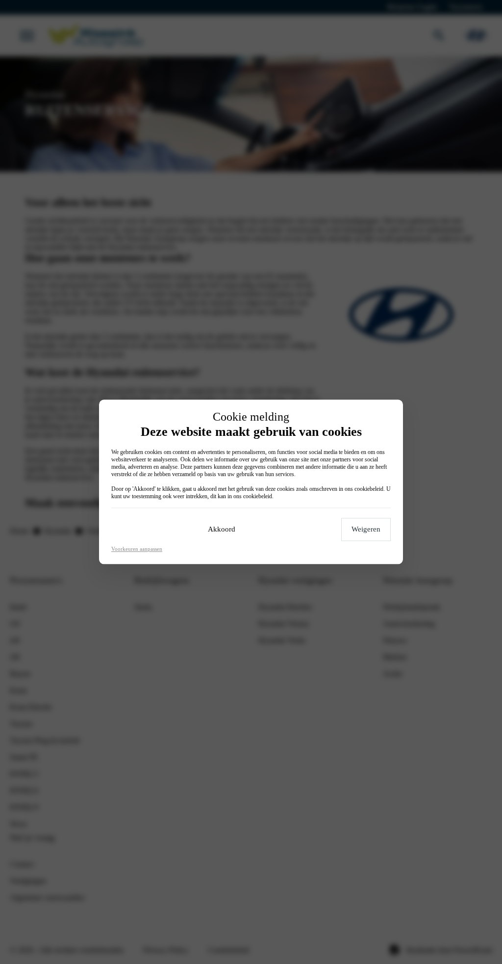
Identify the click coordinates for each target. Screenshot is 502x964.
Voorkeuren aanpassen (136, 549)
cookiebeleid (368, 489)
